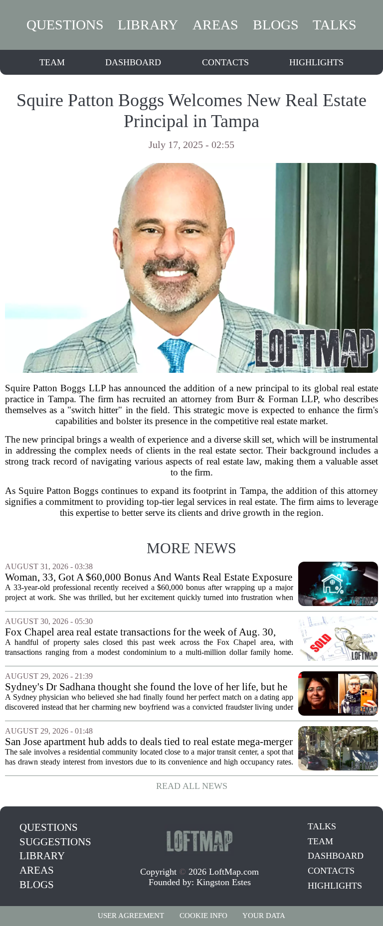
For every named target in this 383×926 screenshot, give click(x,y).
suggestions (55, 842)
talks (335, 24)
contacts (225, 62)
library (148, 24)
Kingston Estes (223, 882)
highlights (316, 62)
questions (65, 24)
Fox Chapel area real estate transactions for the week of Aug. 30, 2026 (140, 632)
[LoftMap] (199, 840)
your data (263, 916)
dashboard (133, 62)
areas (215, 24)
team (52, 62)
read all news (191, 786)
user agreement (131, 916)
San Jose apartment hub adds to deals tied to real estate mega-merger (149, 742)
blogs (276, 24)
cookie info (203, 916)
